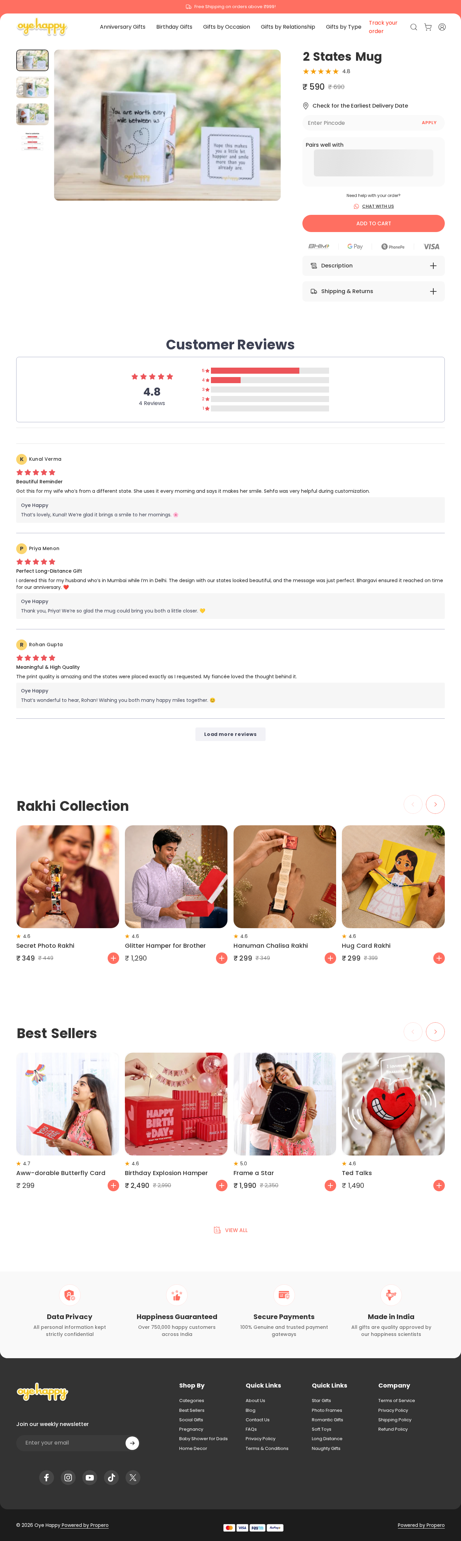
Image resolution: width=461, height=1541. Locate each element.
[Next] (263, 136)
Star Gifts (321, 1400)
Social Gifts (191, 1420)
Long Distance (327, 1439)
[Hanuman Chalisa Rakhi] (285, 876)
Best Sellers (192, 1410)
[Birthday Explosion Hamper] (176, 1104)
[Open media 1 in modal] (167, 125)
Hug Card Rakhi (366, 945)
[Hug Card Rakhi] (393, 876)
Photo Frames (327, 1410)
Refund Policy (393, 1429)
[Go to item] (32, 60)
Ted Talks (357, 1173)
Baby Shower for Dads (203, 1439)
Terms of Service (396, 1400)
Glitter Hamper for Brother (165, 945)
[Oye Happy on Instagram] (68, 1477)
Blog (250, 1410)
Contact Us (258, 1420)
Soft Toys (321, 1429)
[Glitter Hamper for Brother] (176, 876)
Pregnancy (191, 1429)
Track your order (383, 27)
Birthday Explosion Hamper (166, 1173)
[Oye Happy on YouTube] (89, 1477)
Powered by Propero (84, 1525)
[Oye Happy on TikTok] (111, 1477)
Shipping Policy (394, 1420)
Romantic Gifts (327, 1420)
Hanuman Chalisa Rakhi (271, 945)
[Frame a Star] (285, 1104)
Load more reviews (230, 734)
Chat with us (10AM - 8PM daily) (230, 6)
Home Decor (193, 1448)
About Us (255, 1400)
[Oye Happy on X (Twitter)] (133, 1477)
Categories (191, 1400)
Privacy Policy (260, 1439)
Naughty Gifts (326, 1448)
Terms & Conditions (267, 1448)
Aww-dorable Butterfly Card (61, 1173)
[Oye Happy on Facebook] (46, 1477)
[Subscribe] (132, 1443)
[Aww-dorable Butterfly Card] (67, 1104)
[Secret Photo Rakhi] (67, 876)
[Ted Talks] (393, 1104)
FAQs (251, 1429)
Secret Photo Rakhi (45, 945)
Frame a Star (254, 1173)
